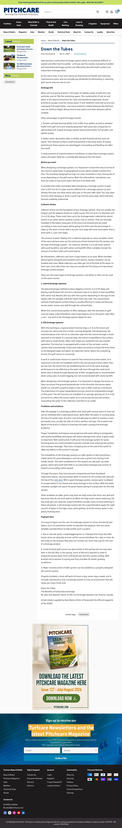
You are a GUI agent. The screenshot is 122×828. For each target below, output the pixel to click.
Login (49, 775)
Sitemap (70, 793)
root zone (58, 480)
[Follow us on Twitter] (9, 812)
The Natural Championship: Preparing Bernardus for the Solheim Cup (24, 56)
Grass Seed (18, 23)
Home (43, 40)
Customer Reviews (34, 778)
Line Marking (65, 23)
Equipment (105, 23)
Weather (41, 32)
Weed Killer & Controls (33, 23)
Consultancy (9, 82)
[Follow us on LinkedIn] (23, 812)
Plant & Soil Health (51, 23)
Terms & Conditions (75, 789)
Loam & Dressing (79, 23)
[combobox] (69, 11)
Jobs (32, 32)
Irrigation (93, 23)
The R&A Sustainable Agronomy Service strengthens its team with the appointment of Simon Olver (25, 65)
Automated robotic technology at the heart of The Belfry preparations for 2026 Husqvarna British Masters (25, 48)
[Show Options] (96, 750)
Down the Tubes (68, 40)
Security (70, 778)
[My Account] (111, 11)
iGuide (51, 32)
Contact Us (88, 32)
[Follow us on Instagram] (14, 812)
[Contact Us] (107, 11)
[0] (116, 11)
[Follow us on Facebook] (5, 812)
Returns (30, 785)
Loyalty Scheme (53, 785)
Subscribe (61, 758)
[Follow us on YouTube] (18, 812)
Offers (115, 23)
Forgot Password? (54, 782)
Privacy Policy (72, 785)
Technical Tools (63, 32)
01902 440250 (11, 804)
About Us (77, 32)
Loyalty (100, 32)
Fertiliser (7, 23)
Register (50, 778)
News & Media (9, 32)
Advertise (111, 32)
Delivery (30, 782)
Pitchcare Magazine (11, 778)
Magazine (23, 32)
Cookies (70, 782)
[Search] (98, 11)
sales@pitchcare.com (14, 807)
